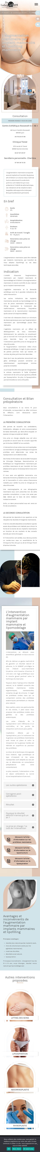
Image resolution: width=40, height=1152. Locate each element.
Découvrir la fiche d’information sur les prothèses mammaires (22, 839)
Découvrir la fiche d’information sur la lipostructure (22, 850)
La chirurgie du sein (20, 13)
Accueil (6, 13)
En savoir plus (28, 1149)
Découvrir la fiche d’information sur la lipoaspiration (22, 861)
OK (9, 1149)
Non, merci (16, 1149)
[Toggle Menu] (36, 5)
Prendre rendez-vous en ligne (20, 121)
